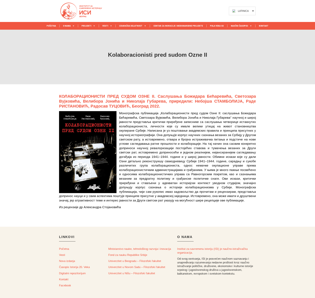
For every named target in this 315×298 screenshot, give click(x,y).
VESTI (105, 26)
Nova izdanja (67, 261)
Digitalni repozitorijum (72, 273)
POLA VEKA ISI (217, 26)
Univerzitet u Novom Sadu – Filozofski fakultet (136, 267)
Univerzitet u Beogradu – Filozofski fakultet (134, 261)
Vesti (62, 255)
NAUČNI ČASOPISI (239, 26)
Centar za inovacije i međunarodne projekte (178, 26)
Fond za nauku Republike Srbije (127, 255)
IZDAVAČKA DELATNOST (130, 26)
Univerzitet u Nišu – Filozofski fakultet (131, 273)
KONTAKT (263, 26)
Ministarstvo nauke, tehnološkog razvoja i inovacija (139, 248)
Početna (64, 248)
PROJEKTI (86, 26)
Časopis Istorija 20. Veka (74, 267)
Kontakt (63, 279)
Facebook (65, 285)
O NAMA (67, 26)
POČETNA (51, 26)
